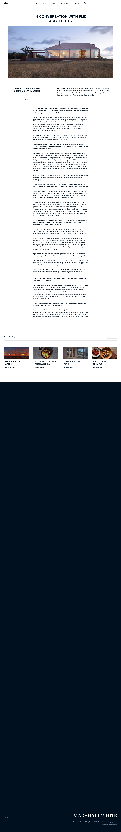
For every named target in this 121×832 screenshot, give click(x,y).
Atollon (115, 822)
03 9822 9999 (8, 822)
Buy (36, 3)
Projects (64, 3)
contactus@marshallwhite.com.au (14, 824)
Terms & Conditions (78, 822)
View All (111, 337)
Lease (54, 3)
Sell (44, 3)
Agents (76, 3)
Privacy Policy (88, 822)
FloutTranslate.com (113, 824)
